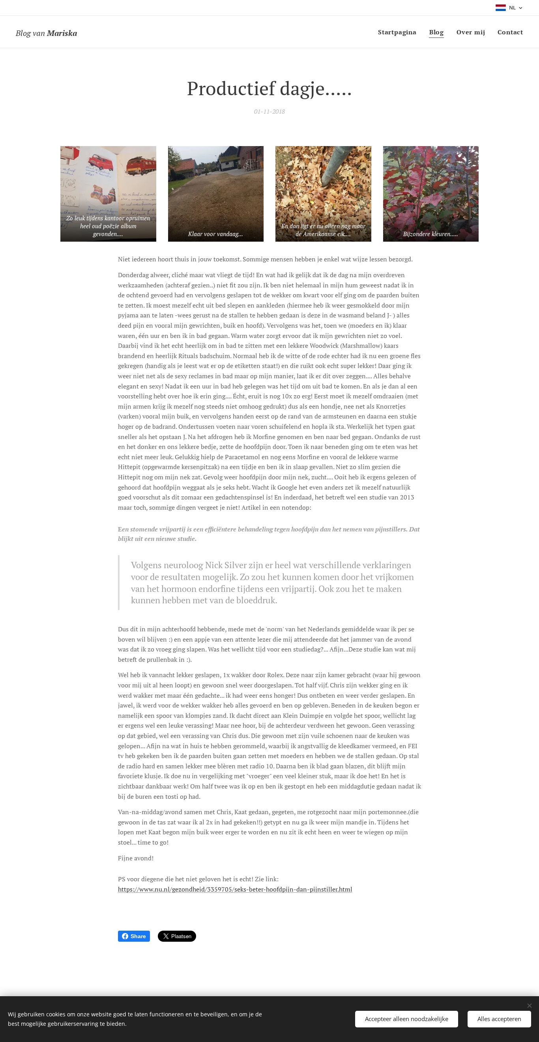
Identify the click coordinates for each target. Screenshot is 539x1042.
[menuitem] (399, 32)
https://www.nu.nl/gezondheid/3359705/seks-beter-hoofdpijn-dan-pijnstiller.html (235, 889)
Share (138, 936)
